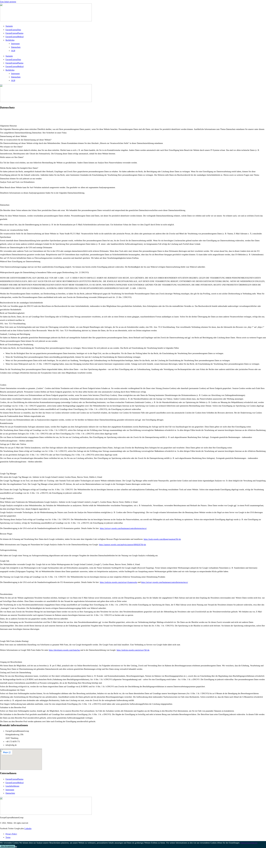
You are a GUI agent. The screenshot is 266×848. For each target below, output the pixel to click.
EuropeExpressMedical (15, 37)
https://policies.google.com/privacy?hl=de (133, 650)
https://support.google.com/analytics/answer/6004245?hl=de (122, 545)
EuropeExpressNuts (13, 30)
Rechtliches (10, 40)
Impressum (15, 44)
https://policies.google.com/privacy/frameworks (118, 582)
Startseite (9, 26)
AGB (13, 51)
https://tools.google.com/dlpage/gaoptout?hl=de (162, 539)
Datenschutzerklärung (249, 843)
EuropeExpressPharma (14, 33)
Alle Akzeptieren (7, 846)
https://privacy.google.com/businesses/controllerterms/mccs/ (123, 528)
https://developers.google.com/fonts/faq (64, 650)
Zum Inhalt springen (8, 2)
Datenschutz (16, 47)
